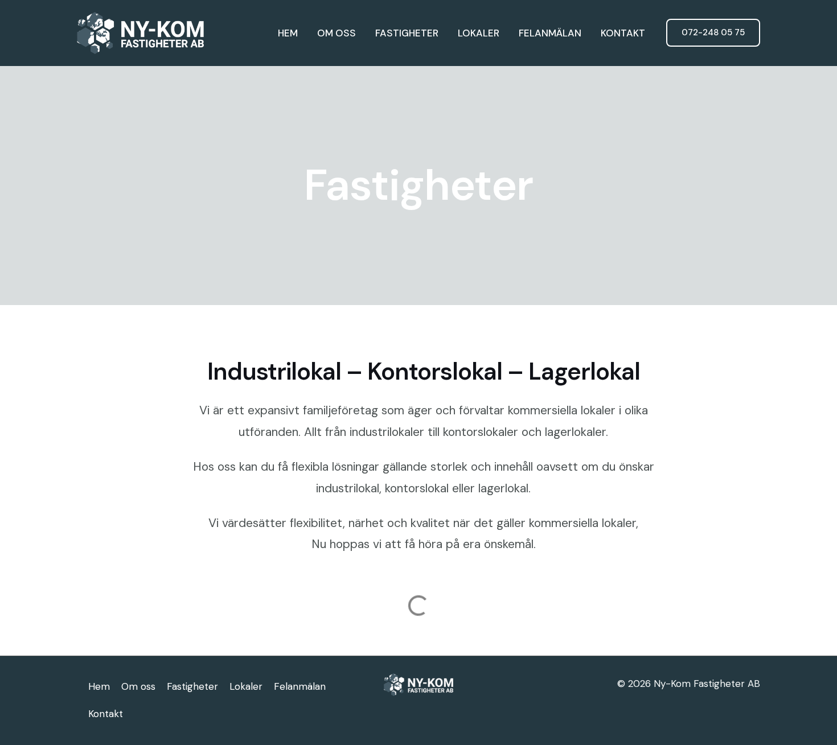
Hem (288, 33)
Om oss (336, 33)
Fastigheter (406, 33)
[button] (713, 33)
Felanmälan (550, 33)
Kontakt (623, 33)
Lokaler (478, 33)
